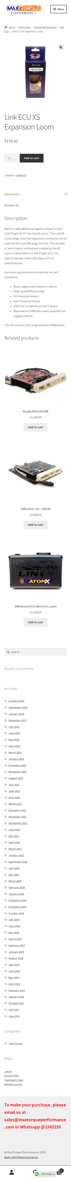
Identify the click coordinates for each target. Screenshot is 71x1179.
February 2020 (17, 887)
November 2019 (17, 907)
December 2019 (17, 900)
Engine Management (45, 27)
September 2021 (18, 823)
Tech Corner (16, 1043)
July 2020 (14, 868)
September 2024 (18, 707)
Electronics (24, 27)
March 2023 (15, 752)
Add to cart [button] (35, 427)
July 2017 (14, 1009)
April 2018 (14, 984)
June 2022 (14, 791)
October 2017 (16, 1003)
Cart (54, 1169)
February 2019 (17, 945)
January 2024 (16, 714)
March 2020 (15, 881)
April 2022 (14, 797)
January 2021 (16, 855)
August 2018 (16, 958)
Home (12, 27)
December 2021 (17, 810)
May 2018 (14, 977)
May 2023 (14, 739)
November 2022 (17, 771)
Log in (8, 1071)
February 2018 (17, 990)
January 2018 (16, 996)
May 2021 (14, 836)
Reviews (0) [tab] (11, 205)
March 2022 (15, 804)
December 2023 (17, 720)
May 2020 (14, 874)
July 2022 (14, 784)
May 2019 (14, 932)
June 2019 (14, 926)
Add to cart (31, 158)
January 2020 (16, 894)
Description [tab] (12, 194)
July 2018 (14, 964)
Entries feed (11, 1075)
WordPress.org (13, 1084)
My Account (12, 1172)
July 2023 (14, 727)
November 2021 (17, 816)
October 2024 (16, 701)
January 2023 (16, 759)
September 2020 (18, 861)
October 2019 (16, 913)
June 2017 (14, 1016)
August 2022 (16, 778)
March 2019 (15, 939)
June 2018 (14, 971)
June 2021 (14, 829)
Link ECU (21, 175)
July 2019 (14, 919)
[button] (61, 47)
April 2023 (14, 746)
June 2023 (14, 733)
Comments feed (13, 1080)
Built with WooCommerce (21, 1157)
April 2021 (14, 842)
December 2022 (17, 765)
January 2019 (16, 952)
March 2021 (15, 849)
